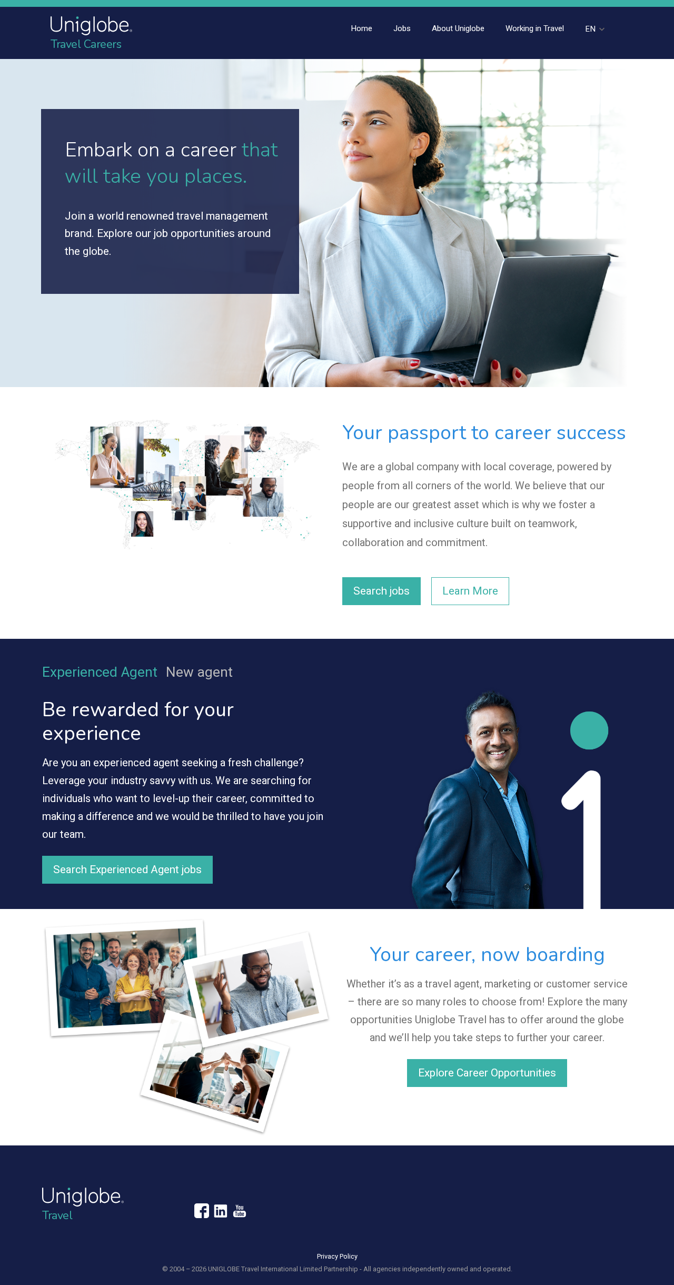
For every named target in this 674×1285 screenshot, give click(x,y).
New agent (199, 672)
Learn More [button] (470, 591)
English (591, 52)
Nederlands (591, 83)
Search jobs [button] (381, 591)
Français (592, 68)
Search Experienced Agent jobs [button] (127, 869)
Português (591, 99)
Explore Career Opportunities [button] (487, 1072)
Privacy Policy (337, 1256)
